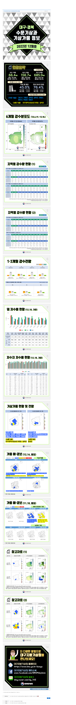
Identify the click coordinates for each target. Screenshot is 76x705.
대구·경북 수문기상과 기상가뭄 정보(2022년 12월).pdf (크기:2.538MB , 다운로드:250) (24, 696)
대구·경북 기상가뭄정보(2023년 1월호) (16, 701)
